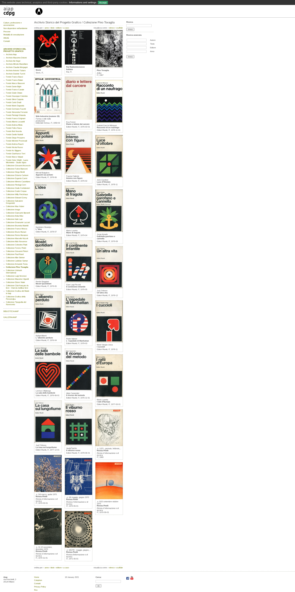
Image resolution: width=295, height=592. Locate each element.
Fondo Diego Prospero (15, 138)
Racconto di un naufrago (108, 127)
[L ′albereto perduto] (48, 333)
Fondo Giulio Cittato (14, 93)
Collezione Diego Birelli (15, 172)
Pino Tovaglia (103, 70)
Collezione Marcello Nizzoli (17, 238)
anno (47, 28)
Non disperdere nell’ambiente (15, 28)
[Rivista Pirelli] (48, 491)
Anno (152, 51)
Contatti (6, 41)
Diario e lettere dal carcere (77, 124)
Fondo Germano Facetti (16, 109)
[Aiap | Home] (39, 16)
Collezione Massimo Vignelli (17, 279)
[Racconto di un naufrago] (109, 122)
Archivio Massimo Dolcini (16, 58)
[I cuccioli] (109, 342)
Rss (36, 590)
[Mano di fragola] (78, 227)
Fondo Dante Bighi (13, 86)
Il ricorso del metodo (75, 395)
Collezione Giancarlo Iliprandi (18, 213)
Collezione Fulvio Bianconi (16, 169)
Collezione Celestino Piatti (16, 245)
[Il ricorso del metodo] (78, 390)
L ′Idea (39, 229)
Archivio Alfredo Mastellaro (17, 64)
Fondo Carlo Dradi (13, 102)
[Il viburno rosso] (78, 445)
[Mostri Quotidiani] (48, 278)
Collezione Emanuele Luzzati (18, 222)
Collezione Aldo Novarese (16, 241)
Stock (38, 70)
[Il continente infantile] (78, 282)
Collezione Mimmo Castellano (18, 182)
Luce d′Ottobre (103, 182)
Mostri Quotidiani (43, 284)
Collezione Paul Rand (15, 254)
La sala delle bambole (45, 393)
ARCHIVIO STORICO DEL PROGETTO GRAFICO (14, 50)
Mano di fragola (73, 233)
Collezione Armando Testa (16, 264)
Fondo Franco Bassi (14, 77)
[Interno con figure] (78, 173)
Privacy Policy (40, 587)
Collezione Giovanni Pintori (17, 251)
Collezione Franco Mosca (16, 229)
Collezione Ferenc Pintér (16, 248)
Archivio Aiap (11, 54)
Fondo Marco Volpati (14, 157)
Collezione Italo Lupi (14, 219)
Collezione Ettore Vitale (15, 282)
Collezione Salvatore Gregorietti (14, 202)
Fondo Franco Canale (15, 90)
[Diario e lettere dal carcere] (78, 119)
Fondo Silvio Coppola (14, 99)
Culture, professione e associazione (12, 24)
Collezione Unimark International (14, 271)
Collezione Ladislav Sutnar (17, 261)
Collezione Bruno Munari (16, 232)
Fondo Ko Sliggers (13, 150)
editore (59, 28)
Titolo (152, 44)
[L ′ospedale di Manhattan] (78, 336)
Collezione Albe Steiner (15, 257)
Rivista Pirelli (41, 496)
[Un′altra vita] (109, 288)
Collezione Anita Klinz (14, 216)
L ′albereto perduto (44, 338)
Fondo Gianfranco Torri (15, 154)
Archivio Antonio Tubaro (16, 70)
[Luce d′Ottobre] (109, 177)
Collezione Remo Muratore (17, 235)
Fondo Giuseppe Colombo (17, 96)
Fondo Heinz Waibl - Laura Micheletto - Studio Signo (17, 161)
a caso (66, 28)
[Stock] (48, 67)
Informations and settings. (83, 2)
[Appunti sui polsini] (48, 170)
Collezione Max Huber (15, 206)
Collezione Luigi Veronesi (16, 276)
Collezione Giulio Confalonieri (18, 188)
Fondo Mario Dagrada (15, 106)
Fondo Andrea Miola (14, 125)
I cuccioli (101, 347)
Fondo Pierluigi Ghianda (16, 115)
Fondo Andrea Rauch (15, 144)
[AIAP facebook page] (128, 579)
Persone (6, 32)
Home (36, 577)
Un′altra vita (102, 293)
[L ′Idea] (48, 224)
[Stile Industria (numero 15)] (48, 113)
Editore (153, 48)
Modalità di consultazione (13, 35)
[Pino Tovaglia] (109, 67)
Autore (153, 40)
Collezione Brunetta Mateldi (17, 226)
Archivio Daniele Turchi (15, 74)
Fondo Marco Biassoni (15, 83)
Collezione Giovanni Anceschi (18, 166)
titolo (52, 28)
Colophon (38, 580)
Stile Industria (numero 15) (48, 116)
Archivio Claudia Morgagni (16, 67)
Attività (6, 38)
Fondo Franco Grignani (15, 118)
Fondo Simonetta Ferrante (17, 112)
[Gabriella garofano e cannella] (109, 231)
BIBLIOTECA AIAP (11, 311)
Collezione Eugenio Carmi (16, 178)
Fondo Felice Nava (14, 128)
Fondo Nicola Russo (14, 147)
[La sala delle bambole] (48, 388)
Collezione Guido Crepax (16, 191)
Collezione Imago (13, 210)
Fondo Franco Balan (14, 80)
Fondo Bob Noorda (14, 131)
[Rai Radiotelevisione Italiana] (78, 64)
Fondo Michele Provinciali (16, 141)
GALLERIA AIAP (10, 317)
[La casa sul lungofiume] (48, 442)
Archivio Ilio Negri (13, 61)
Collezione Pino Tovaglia (17, 267)
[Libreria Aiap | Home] (19, 12)
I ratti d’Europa (103, 402)
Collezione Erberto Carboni (17, 175)
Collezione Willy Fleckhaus (17, 194)
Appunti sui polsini (44, 175)
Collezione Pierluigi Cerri (16, 185)
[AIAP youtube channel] (131, 579)
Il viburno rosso (73, 450)
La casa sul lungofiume (46, 447)
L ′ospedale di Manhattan (77, 341)
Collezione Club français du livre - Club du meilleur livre (17, 286)
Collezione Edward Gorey (16, 198)
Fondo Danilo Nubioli (14, 134)
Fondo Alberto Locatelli (15, 122)
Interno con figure (74, 178)
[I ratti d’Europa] (109, 397)
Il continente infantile (75, 287)
